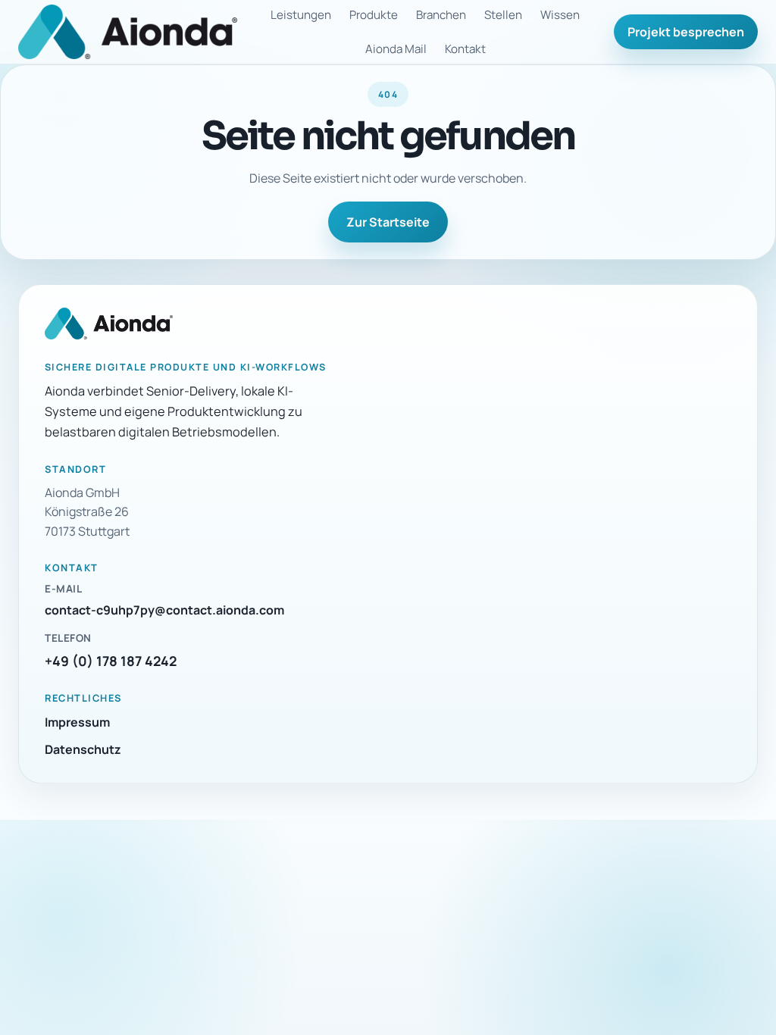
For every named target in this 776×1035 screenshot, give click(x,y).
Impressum (77, 722)
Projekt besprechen (685, 31)
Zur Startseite (388, 222)
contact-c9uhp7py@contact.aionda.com (164, 610)
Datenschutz (83, 749)
